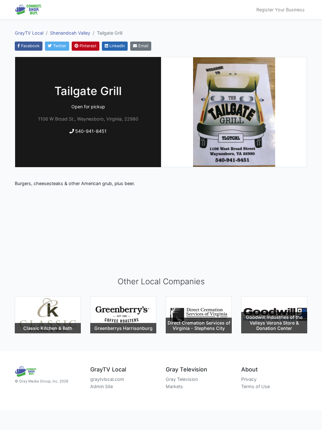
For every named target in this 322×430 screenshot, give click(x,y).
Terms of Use (255, 386)
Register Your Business (280, 9)
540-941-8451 (90, 131)
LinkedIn (116, 45)
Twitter (59, 45)
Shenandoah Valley (70, 33)
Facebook (30, 45)
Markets (174, 386)
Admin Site (101, 386)
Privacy (249, 379)
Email (142, 45)
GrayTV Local (29, 33)
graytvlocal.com (107, 379)
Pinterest (87, 45)
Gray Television (182, 379)
